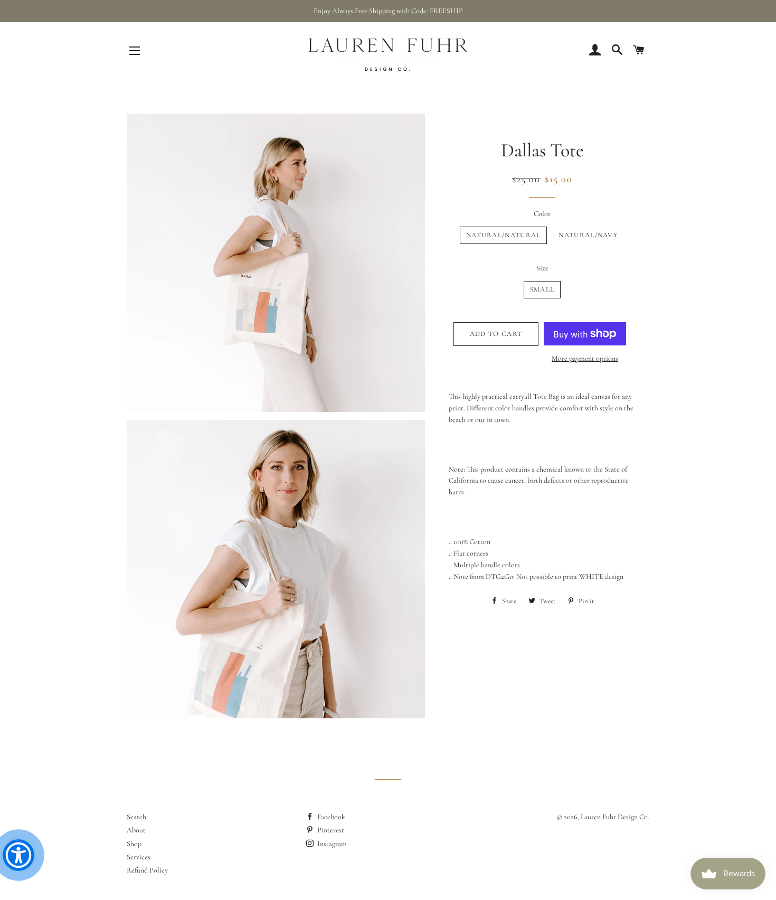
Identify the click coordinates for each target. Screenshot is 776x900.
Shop (134, 843)
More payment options (585, 358)
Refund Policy (147, 870)
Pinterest (330, 830)
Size (542, 268)
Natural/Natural (503, 235)
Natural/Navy (588, 235)
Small (542, 289)
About (136, 830)
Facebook (330, 816)
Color (542, 213)
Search (136, 816)
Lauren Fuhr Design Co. (615, 816)
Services (138, 856)
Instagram (331, 843)
